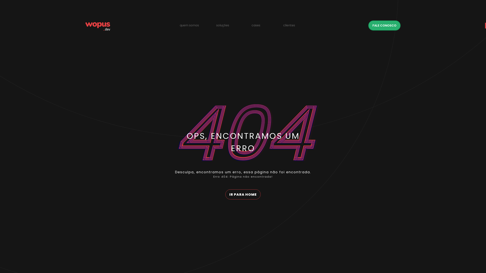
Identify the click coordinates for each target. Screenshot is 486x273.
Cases (256, 25)
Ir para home (243, 194)
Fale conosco (384, 25)
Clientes (289, 25)
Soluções (222, 25)
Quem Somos (189, 25)
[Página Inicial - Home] (97, 26)
